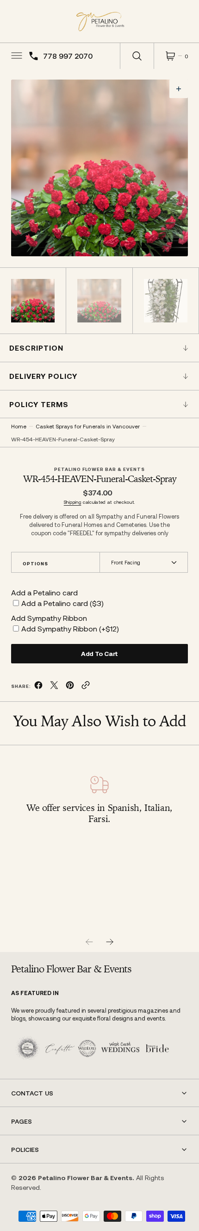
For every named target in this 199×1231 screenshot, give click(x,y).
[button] (15, 56)
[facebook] (38, 686)
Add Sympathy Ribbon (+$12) (70, 628)
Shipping (72, 502)
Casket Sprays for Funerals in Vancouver (88, 426)
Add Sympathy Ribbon (49, 617)
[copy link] (85, 686)
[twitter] (54, 686)
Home (18, 426)
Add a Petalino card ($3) (62, 603)
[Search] (137, 56)
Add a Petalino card (44, 592)
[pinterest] (70, 686)
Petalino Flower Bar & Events (85, 1178)
